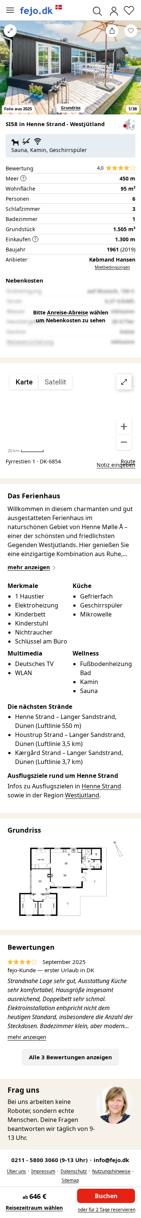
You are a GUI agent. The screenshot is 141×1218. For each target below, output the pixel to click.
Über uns (16, 1171)
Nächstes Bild (130, 72)
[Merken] (130, 30)
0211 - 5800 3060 (50, 1160)
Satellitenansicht (70, 412)
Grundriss (70, 107)
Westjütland (82, 795)
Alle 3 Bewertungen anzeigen (70, 1057)
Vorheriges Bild (10, 72)
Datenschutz (74, 1171)
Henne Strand (101, 786)
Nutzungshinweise (111, 1171)
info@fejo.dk (111, 1160)
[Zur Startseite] (41, 10)
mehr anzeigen (27, 1037)
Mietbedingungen (112, 267)
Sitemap (70, 1180)
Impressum (43, 1171)
